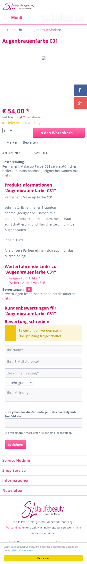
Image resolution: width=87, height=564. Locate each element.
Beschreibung (13, 162)
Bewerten (30, 142)
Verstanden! (43, 558)
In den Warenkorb (56, 132)
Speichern (15, 444)
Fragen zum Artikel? (24, 278)
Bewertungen (13, 289)
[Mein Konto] (68, 17)
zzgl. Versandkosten (29, 117)
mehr (6, 175)
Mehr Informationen (22, 550)
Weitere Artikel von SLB (26, 282)
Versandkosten (16, 527)
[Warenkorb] (79, 17)
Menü (16, 17)
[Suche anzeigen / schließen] (45, 17)
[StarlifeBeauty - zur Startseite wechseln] (19, 6)
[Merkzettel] (56, 17)
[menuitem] (12, 17)
